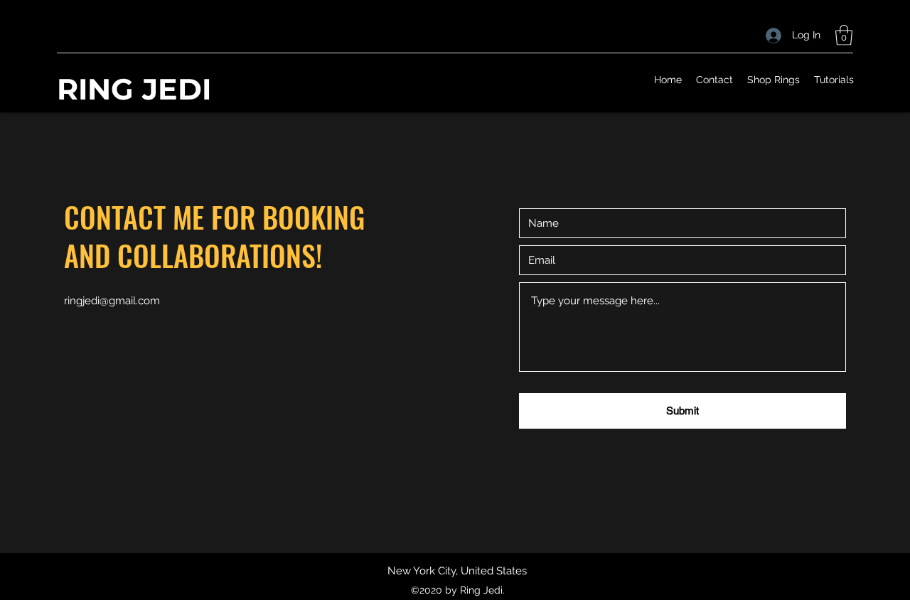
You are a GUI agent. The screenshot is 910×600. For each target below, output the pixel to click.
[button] (843, 35)
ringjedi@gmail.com (112, 300)
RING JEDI (134, 89)
